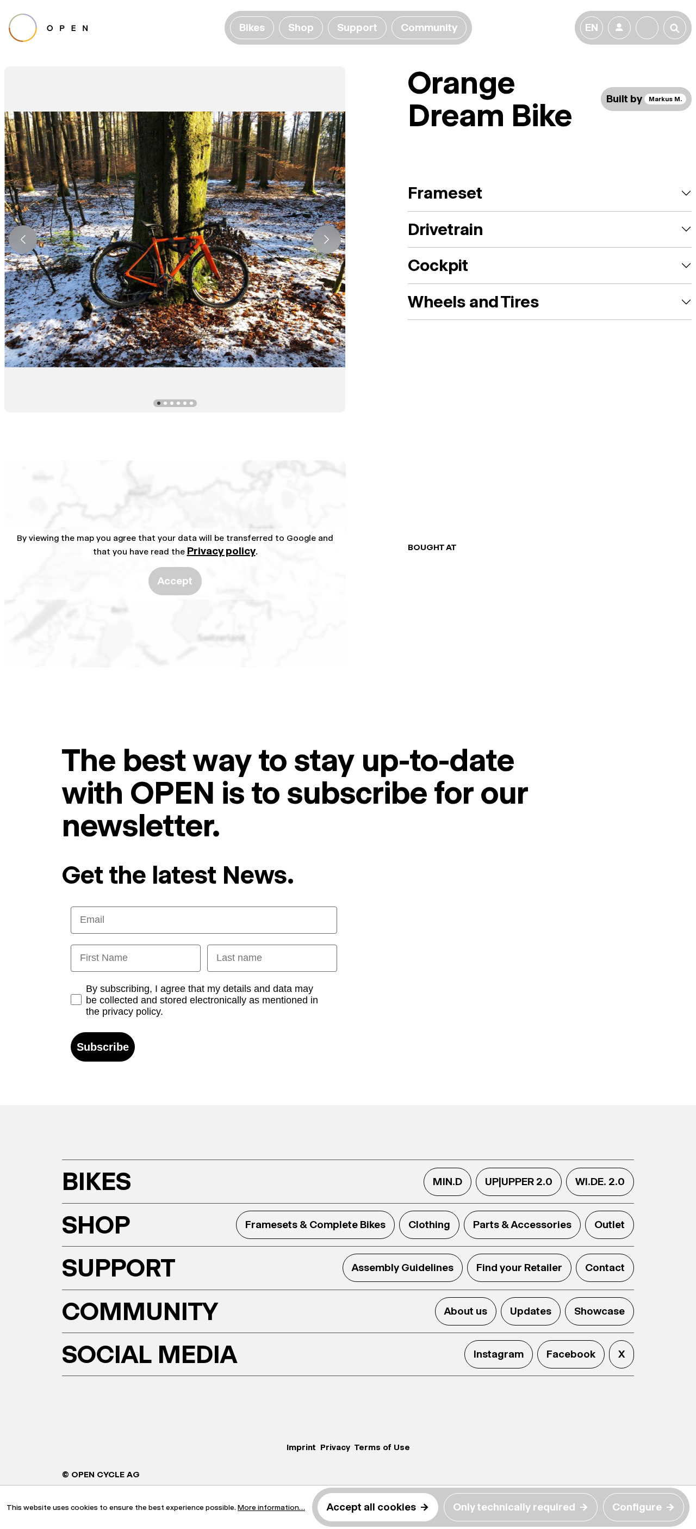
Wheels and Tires (473, 302)
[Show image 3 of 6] (171, 403)
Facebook (570, 1354)
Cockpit (438, 265)
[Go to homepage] (114, 28)
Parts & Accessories (522, 1224)
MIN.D (447, 1181)
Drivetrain (445, 229)
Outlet (609, 1224)
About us (465, 1311)
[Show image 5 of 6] (185, 403)
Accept (175, 581)
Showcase (599, 1311)
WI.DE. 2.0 (600, 1181)
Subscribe (103, 1047)
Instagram (499, 1354)
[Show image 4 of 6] (178, 403)
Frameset (445, 193)
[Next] (327, 239)
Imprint (301, 1447)
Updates (530, 1311)
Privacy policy (221, 551)
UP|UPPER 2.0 (518, 1181)
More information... (271, 1507)
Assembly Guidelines (402, 1267)
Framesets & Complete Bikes (315, 1224)
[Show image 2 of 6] (165, 403)
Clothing (429, 1224)
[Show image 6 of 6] (191, 403)
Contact (605, 1267)
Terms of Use (382, 1447)
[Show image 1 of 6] (158, 403)
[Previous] (23, 239)
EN (591, 27)
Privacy (335, 1447)
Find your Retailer (519, 1267)
